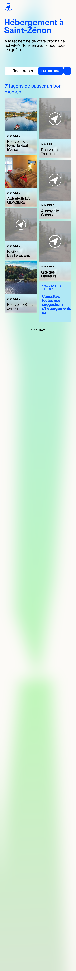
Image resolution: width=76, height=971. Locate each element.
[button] (54, 71)
